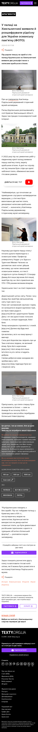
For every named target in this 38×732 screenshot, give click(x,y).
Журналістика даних (9, 689)
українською (15, 724)
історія (5, 582)
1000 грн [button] (27, 475)
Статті (4, 674)
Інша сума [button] (7, 480)
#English (4, 684)
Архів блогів (6, 714)
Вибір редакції (7, 681)
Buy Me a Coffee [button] (21, 490)
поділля (26, 582)
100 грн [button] (6, 475)
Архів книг (5, 717)
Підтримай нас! (7, 707)
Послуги (5, 692)
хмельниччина (15, 582)
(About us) (11, 671)
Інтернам (5, 702)
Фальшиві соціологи (9, 694)
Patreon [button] (6, 490)
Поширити (8, 50)
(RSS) (7, 674)
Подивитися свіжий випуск (19, 655)
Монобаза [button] (7, 495)
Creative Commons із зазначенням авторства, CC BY (21, 723)
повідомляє (13, 99)
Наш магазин (6, 709)
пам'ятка (6, 585)
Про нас (4, 671)
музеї (33, 582)
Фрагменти (5, 676)
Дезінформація (7, 697)
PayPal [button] (20, 495)
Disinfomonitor (7, 699)
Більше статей (8, 615)
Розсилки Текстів (8, 679)
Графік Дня (5, 712)
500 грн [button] (16, 475)
